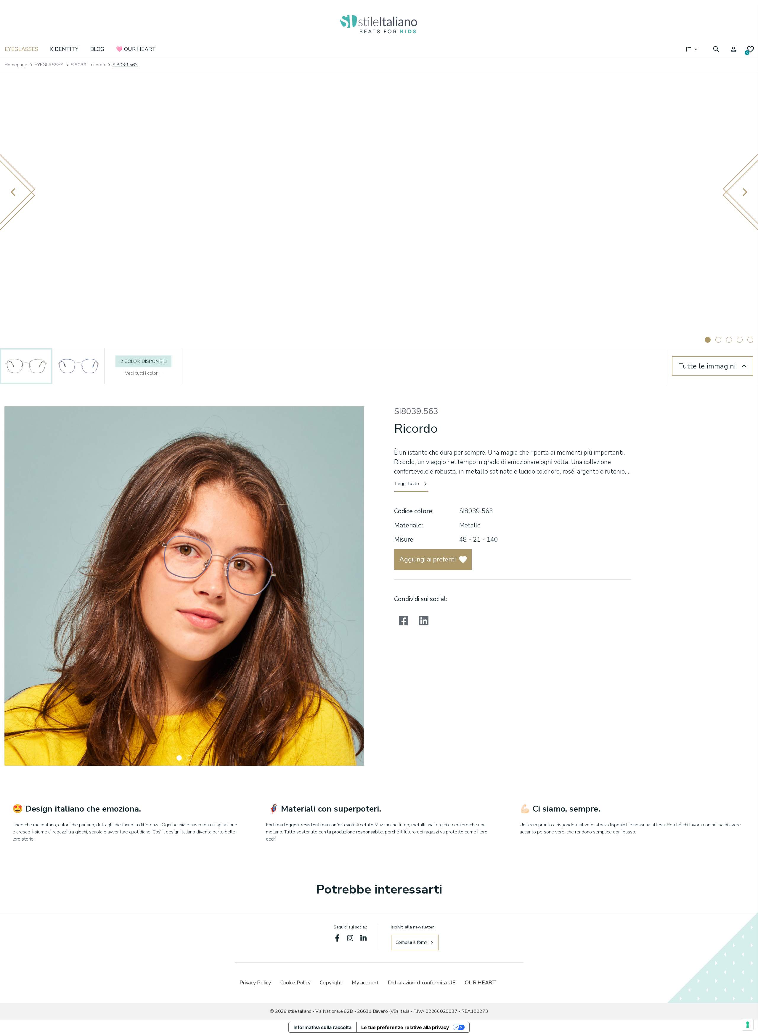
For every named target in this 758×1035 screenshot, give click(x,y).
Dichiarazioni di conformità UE (421, 982)
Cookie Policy (295, 982)
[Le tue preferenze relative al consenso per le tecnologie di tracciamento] (747, 1024)
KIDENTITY (64, 49)
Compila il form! (411, 942)
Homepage (15, 65)
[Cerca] (716, 49)
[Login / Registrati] (733, 49)
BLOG (97, 49)
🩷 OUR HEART (136, 49)
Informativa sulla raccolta (322, 1027)
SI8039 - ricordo (88, 65)
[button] (179, 758)
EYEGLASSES (21, 49)
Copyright (331, 982)
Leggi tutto (407, 483)
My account (365, 982)
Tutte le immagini (707, 366)
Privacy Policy (255, 982)
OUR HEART (480, 982)
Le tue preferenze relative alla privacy (405, 1027)
